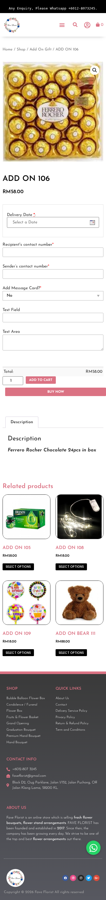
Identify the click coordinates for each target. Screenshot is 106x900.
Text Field (11, 310)
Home (8, 49)
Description (22, 422)
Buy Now (55, 392)
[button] (62, 24)
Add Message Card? (22, 288)
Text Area (11, 332)
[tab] (21, 422)
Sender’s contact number (26, 266)
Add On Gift (40, 49)
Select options (18, 566)
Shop (21, 49)
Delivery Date (21, 215)
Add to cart (40, 380)
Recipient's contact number (28, 245)
